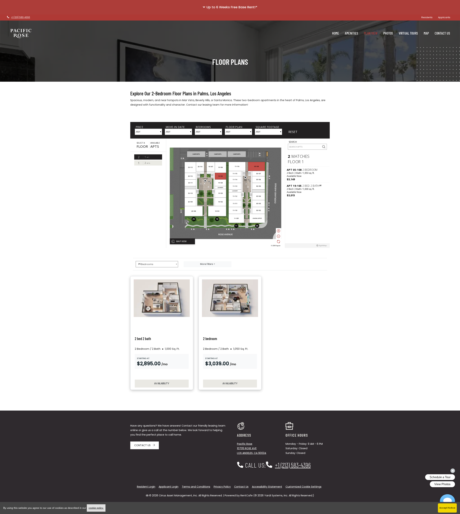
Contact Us (442, 33)
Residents (428, 17)
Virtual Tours (408, 33)
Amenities (351, 33)
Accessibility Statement (267, 486)
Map (426, 33)
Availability (171, 383)
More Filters (206, 264)
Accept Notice (447, 507)
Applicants (445, 17)
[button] (230, 7)
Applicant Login (168, 486)
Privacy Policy (222, 486)
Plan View (371, 33)
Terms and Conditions (196, 486)
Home (335, 33)
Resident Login (146, 486)
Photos (388, 33)
